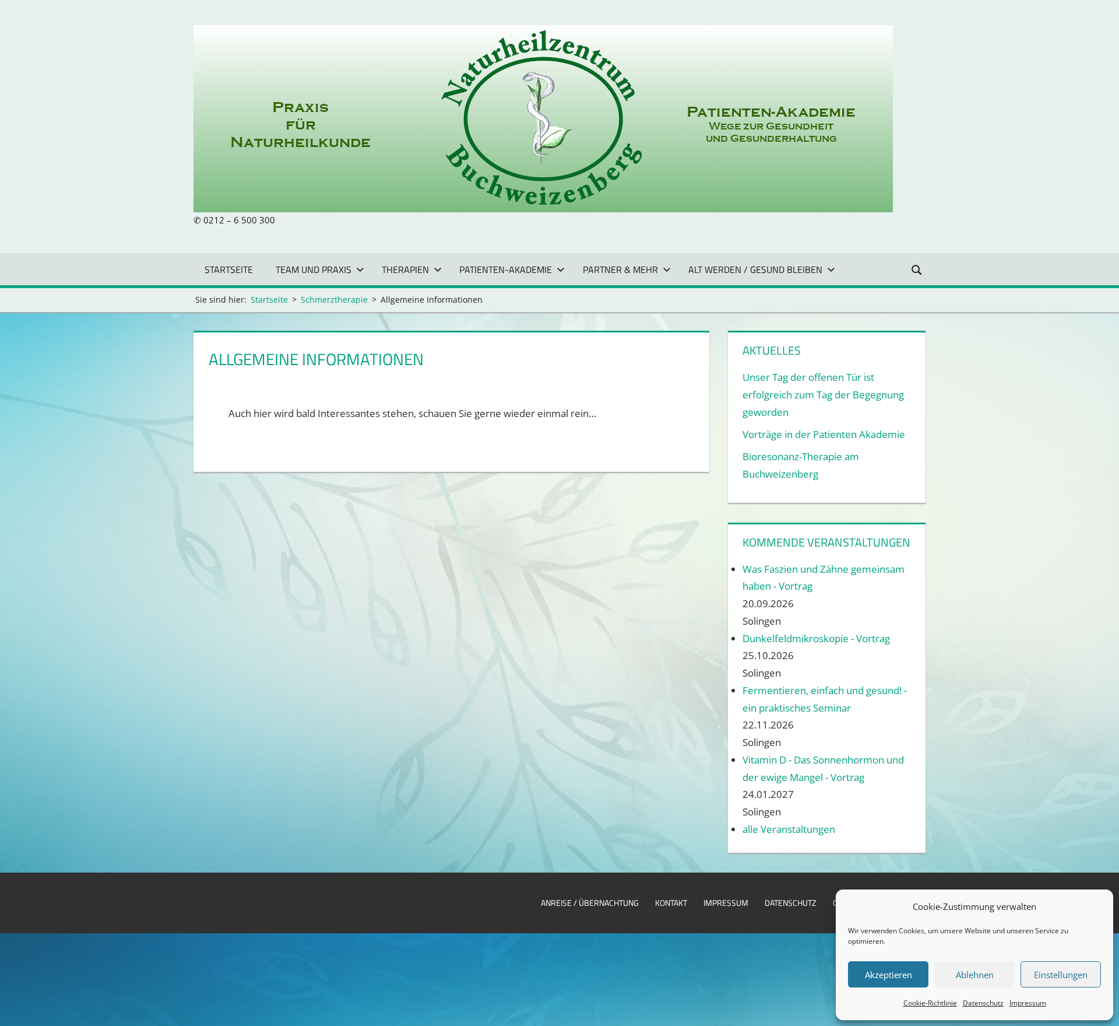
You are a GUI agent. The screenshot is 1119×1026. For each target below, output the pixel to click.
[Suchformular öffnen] (917, 269)
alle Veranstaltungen (789, 829)
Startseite (229, 269)
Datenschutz (983, 1003)
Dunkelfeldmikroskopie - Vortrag (816, 638)
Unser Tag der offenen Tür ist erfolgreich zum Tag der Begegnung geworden (823, 394)
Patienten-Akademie (505, 269)
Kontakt (671, 903)
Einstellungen (1061, 975)
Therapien (405, 269)
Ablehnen (975, 975)
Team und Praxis (313, 269)
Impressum (1027, 1003)
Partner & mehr (620, 269)
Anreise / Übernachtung (590, 903)
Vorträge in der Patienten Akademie (824, 434)
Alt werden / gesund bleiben (755, 269)
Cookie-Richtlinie (930, 1003)
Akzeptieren (888, 975)
